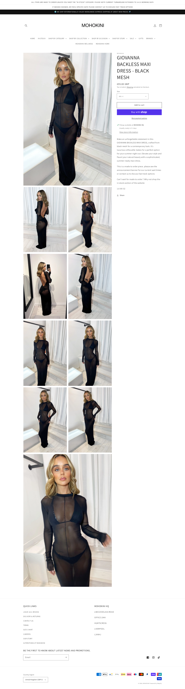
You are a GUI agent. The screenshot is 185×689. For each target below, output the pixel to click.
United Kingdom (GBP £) (34, 680)
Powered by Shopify (156, 683)
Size (118, 91)
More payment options (139, 118)
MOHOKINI (146, 683)
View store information (128, 132)
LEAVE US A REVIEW (31, 612)
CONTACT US (28, 621)
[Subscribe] (66, 657)
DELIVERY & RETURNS (31, 616)
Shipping (130, 87)
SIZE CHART (28, 629)
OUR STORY (27, 638)
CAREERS (26, 634)
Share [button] (122, 195)
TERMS (26, 625)
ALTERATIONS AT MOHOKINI (34, 643)
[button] (26, 25)
